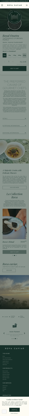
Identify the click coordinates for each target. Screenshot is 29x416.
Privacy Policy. (19, 405)
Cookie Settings (14, 413)
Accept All (14, 409)
